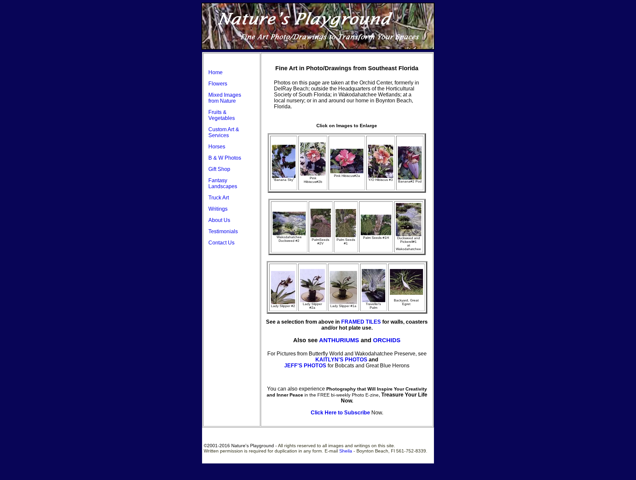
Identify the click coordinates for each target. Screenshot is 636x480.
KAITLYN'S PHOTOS (341, 359)
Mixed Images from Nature (224, 98)
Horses (216, 146)
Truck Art (218, 197)
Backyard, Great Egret (406, 302)
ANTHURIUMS (339, 340)
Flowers (217, 83)
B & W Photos (224, 158)
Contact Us (221, 242)
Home (215, 72)
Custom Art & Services (223, 132)
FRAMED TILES (361, 322)
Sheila (345, 450)
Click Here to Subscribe (340, 412)
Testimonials (223, 231)
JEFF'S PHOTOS (305, 365)
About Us (219, 220)
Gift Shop (219, 169)
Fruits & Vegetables (221, 115)
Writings (218, 209)
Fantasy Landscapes (222, 183)
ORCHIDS (386, 340)
